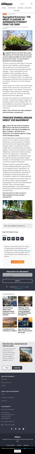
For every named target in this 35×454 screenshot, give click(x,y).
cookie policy (30, 448)
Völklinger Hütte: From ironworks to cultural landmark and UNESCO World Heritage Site (24, 311)
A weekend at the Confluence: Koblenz (10, 330)
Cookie (19, 445)
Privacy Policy (21, 287)
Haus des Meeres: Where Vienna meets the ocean (25, 330)
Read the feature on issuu (10, 232)
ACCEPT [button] (17, 451)
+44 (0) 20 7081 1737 (9, 421)
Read (7, 368)
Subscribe (17, 368)
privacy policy (19, 448)
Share (4, 238)
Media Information (6, 382)
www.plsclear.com (26, 250)
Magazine (17, 10)
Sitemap (26, 445)
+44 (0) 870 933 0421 (9, 425)
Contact (3, 385)
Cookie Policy (18, 288)
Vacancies (4, 400)
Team (2, 394)
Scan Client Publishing (7, 397)
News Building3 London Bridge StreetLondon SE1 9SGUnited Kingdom (7, 415)
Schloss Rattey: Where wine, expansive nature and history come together (8, 311)
